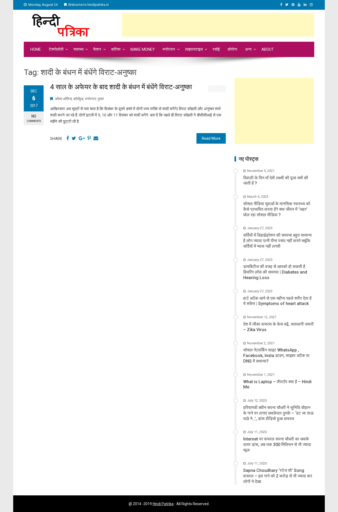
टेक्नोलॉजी (56, 49)
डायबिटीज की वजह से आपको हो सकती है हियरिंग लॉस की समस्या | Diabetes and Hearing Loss (275, 272)
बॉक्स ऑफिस (63, 99)
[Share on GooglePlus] (81, 138)
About (267, 49)
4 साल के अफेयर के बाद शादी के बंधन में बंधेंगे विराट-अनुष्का (121, 87)
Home (35, 49)
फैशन (97, 49)
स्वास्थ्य (78, 49)
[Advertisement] (218, 25)
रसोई (216, 49)
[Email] (96, 138)
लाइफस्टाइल (194, 49)
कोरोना (232, 49)
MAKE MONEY (142, 49)
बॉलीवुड (78, 99)
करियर (116, 49)
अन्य (248, 49)
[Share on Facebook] (67, 138)
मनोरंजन (169, 49)
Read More (211, 138)
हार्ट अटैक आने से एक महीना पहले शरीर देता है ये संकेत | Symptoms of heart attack (277, 301)
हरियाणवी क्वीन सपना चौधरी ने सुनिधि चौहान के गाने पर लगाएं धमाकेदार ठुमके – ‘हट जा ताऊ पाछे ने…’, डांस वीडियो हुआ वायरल (278, 413)
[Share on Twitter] (73, 138)
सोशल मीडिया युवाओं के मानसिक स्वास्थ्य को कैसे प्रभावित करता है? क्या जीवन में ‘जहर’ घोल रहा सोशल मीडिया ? (276, 209)
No (34, 118)
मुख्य (100, 99)
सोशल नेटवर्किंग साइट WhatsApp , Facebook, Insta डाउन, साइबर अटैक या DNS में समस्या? (276, 355)
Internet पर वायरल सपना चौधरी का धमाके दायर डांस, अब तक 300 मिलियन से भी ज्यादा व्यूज (277, 444)
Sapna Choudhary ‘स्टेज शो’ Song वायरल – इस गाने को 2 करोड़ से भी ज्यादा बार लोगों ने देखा (277, 476)
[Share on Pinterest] (89, 138)
